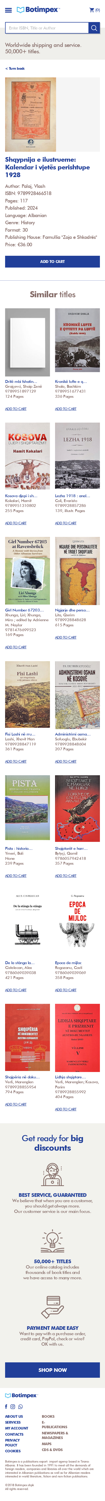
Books (48, 1416)
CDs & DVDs (52, 1450)
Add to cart (52, 261)
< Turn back (15, 68)
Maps (46, 1444)
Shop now (52, 1370)
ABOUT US (14, 1416)
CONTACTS (14, 1434)
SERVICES (13, 1422)
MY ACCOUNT (16, 1428)
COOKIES (12, 1451)
